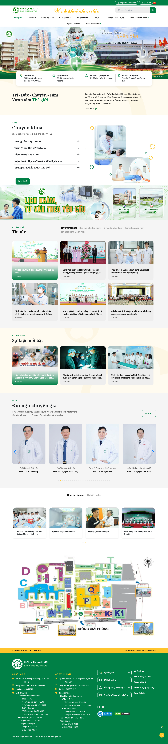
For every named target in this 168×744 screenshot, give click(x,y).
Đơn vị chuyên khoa (142, 676)
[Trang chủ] (25, 10)
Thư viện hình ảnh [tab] (75, 495)
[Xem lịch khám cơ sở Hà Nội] (124, 202)
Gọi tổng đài (28, 75)
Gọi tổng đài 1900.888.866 (126, 3)
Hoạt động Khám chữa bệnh (62, 531)
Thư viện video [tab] (94, 495)
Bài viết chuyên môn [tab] (134, 228)
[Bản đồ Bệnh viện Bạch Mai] (84, 593)
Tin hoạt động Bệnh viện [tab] (72, 231)
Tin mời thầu (139, 693)
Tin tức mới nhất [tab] (69, 227)
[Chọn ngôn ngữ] (154, 2)
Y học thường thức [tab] (113, 228)
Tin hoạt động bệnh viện (144, 687)
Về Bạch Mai (139, 671)
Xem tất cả (22, 181)
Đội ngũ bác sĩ (140, 682)
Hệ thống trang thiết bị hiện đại (27, 531)
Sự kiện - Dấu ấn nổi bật (133, 531)
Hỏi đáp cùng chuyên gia (99, 75)
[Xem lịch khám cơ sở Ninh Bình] (151, 202)
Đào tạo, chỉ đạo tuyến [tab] (90, 228)
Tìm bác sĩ (149, 413)
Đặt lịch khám (146, 3)
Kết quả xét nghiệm (130, 75)
